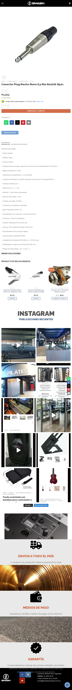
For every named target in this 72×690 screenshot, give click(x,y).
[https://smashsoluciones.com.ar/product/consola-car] (18, 415)
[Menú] (2, 3)
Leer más (12, 298)
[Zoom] (4, 77)
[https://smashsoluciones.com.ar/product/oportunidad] (18, 450)
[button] (67, 685)
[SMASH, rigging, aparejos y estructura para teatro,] (18, 345)
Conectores (23, 81)
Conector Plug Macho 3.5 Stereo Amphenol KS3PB (36, 291)
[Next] (70, 284)
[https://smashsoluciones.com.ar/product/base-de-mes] (53, 450)
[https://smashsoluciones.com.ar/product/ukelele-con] (53, 485)
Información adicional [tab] (19, 144)
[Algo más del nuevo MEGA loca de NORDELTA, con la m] (53, 345)
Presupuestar (10, 133)
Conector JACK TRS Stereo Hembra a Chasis (60, 291)
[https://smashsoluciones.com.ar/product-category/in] (53, 380)
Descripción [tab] (5, 144)
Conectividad (12, 81)
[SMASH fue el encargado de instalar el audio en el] (18, 380)
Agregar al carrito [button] (59, 298)
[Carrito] (70, 3)
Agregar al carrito (36, 111)
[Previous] (1, 284)
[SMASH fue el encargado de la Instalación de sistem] (53, 415)
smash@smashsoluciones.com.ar (48, 681)
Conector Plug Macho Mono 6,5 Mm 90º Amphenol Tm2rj (12, 291)
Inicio (3, 81)
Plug (32, 81)
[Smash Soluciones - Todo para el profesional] (36, 3)
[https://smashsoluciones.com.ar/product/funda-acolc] (18, 485)
